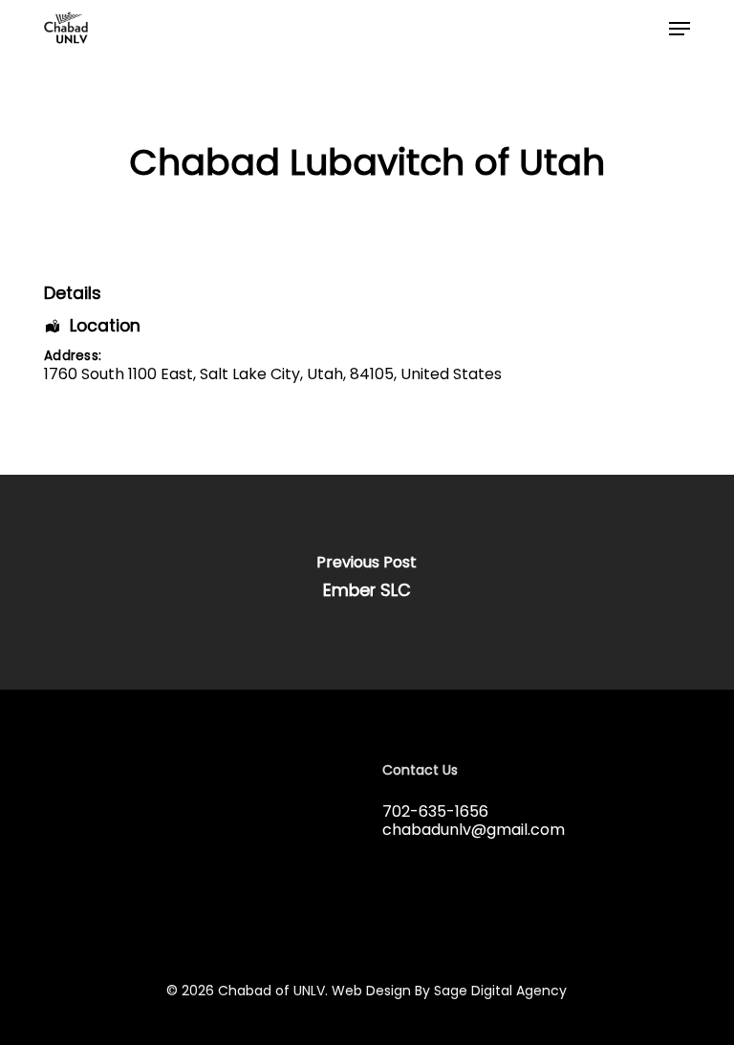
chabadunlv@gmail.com (473, 830)
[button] (679, 28)
